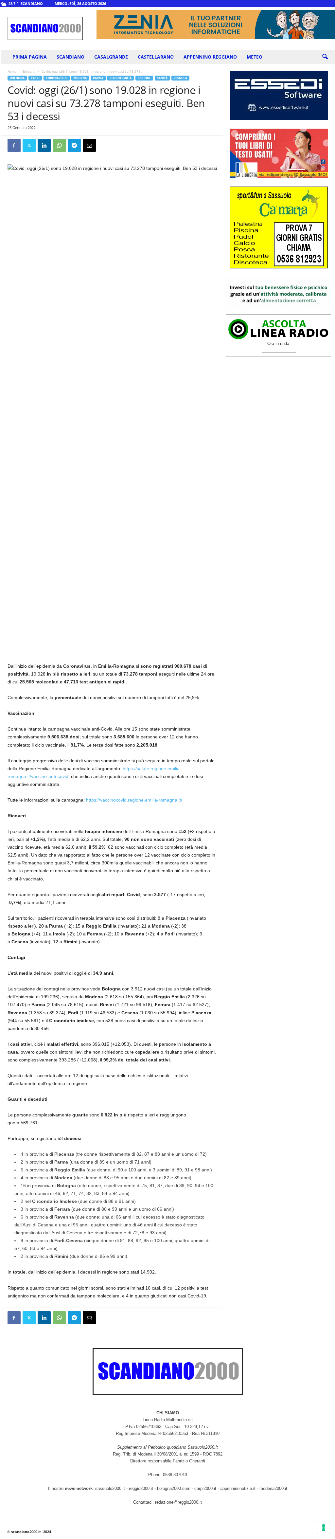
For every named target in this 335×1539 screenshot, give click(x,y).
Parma (98, 78)
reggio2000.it (141, 1488)
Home (12, 71)
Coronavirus (56, 78)
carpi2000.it (205, 1488)
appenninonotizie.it (238, 1488)
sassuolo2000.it (110, 1488)
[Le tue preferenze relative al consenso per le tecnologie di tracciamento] (323, 1527)
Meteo (254, 57)
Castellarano (156, 57)
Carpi (35, 78)
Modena (80, 78)
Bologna (29, 71)
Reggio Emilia (121, 78)
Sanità (162, 78)
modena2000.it (273, 1488)
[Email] (89, 145)
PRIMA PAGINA (29, 57)
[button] (325, 57)
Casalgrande (111, 57)
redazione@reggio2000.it (178, 1502)
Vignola (180, 78)
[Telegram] (74, 145)
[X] (29, 145)
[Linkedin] (44, 145)
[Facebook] (14, 145)
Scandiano (70, 57)
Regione (144, 78)
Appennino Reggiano (210, 57)
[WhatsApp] (59, 145)
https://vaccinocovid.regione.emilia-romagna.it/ (134, 800)
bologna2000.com (173, 1488)
